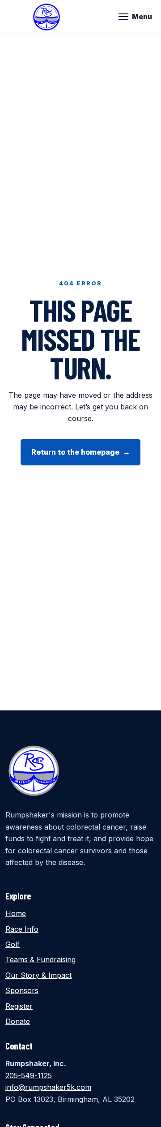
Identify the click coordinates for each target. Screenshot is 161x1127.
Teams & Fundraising (40, 959)
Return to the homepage (80, 451)
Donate (17, 1021)
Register (19, 1006)
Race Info (21, 929)
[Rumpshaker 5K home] (46, 17)
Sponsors (21, 990)
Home (15, 913)
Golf (12, 944)
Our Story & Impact (38, 975)
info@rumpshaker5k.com (48, 1087)
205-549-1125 (28, 1075)
